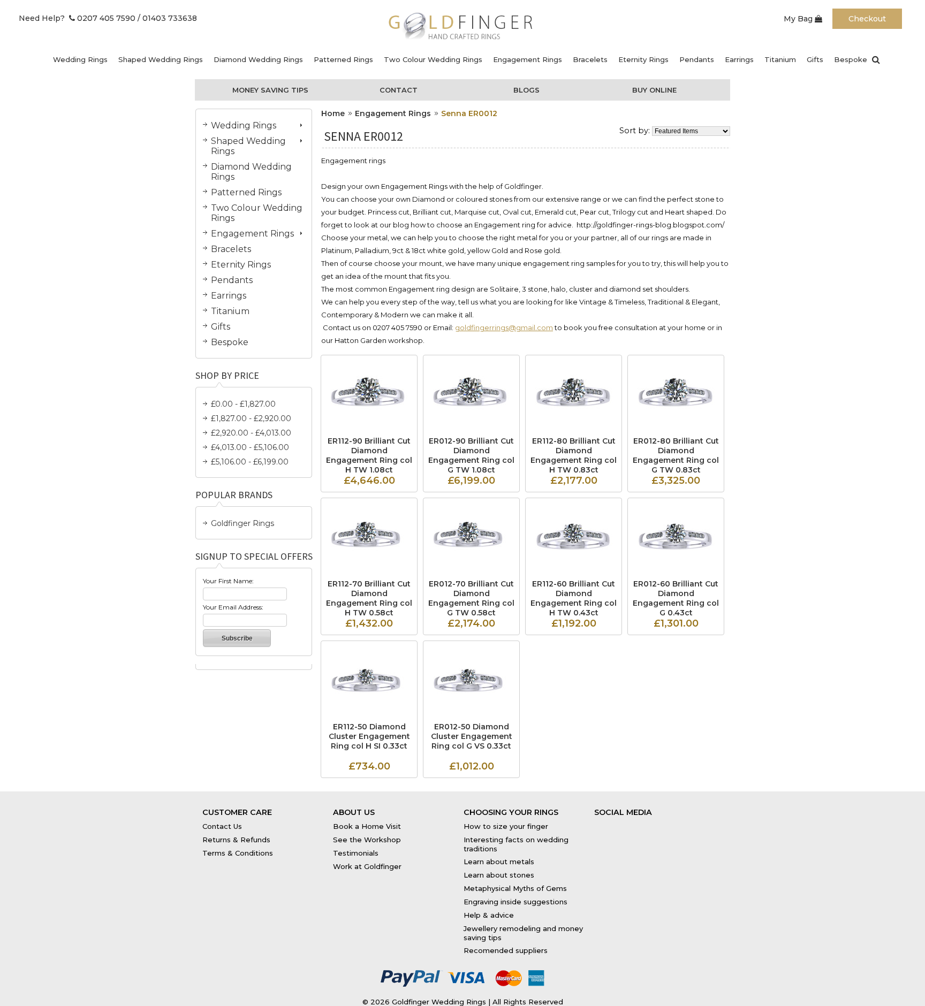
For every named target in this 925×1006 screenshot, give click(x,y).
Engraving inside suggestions (515, 901)
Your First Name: (228, 581)
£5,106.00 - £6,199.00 (250, 462)
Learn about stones (499, 875)
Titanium (780, 59)
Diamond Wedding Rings (258, 59)
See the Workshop (367, 839)
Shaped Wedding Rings (160, 59)
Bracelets (590, 59)
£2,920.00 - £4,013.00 (251, 433)
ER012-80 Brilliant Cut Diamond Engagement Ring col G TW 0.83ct (676, 455)
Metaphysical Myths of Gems (515, 888)
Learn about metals (499, 861)
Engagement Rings (527, 59)
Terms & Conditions (237, 853)
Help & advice (489, 915)
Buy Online (654, 90)
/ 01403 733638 (167, 18)
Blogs (526, 90)
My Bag (799, 19)
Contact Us (222, 826)
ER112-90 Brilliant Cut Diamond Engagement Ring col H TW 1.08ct (369, 455)
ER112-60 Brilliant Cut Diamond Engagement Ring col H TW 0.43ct (573, 598)
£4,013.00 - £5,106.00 (250, 447)
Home (333, 113)
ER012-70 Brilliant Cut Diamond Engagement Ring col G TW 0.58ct (471, 598)
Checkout (867, 19)
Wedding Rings (80, 59)
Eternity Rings (643, 59)
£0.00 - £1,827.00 (243, 404)
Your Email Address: (233, 607)
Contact (399, 90)
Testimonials (355, 853)
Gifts (815, 59)
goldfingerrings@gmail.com (504, 327)
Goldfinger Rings (242, 523)
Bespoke (850, 59)
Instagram (677, 823)
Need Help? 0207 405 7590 (77, 18)
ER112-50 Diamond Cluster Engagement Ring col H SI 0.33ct (369, 736)
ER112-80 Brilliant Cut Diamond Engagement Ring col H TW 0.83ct (573, 455)
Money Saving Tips (270, 90)
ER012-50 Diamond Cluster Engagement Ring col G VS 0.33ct (471, 736)
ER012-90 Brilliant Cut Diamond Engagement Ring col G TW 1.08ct (471, 455)
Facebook (612, 823)
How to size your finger (506, 826)
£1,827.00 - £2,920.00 (251, 418)
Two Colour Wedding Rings (433, 59)
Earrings (739, 59)
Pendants (696, 59)
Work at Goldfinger (367, 866)
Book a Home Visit (367, 826)
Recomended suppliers (506, 950)
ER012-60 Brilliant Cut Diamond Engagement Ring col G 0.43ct (676, 598)
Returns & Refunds (236, 839)
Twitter (645, 823)
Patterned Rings (343, 59)
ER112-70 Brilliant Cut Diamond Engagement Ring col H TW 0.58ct (369, 598)
